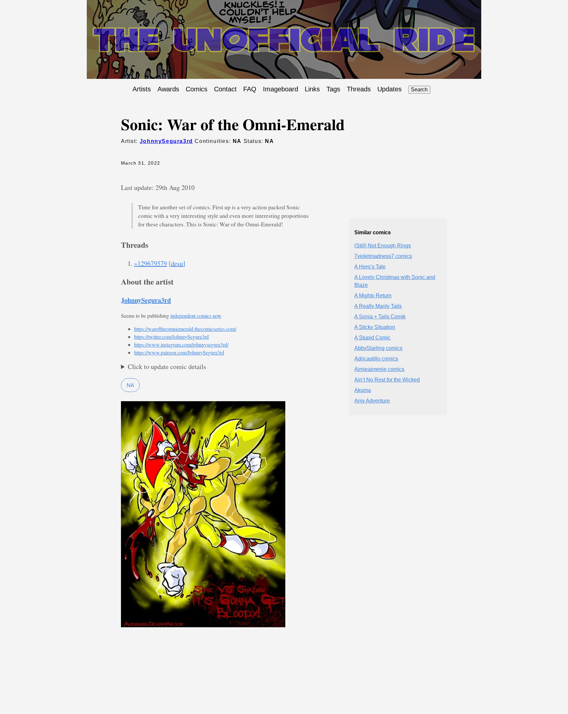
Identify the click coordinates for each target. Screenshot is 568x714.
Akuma (362, 390)
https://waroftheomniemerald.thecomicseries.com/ (185, 328)
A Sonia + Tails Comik (380, 316)
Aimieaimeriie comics (379, 369)
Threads (359, 89)
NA (130, 385)
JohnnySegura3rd (166, 141)
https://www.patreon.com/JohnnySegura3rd (179, 352)
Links (312, 89)
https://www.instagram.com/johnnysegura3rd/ (181, 344)
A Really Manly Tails (378, 306)
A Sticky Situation (374, 327)
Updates (389, 89)
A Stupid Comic (372, 337)
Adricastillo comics (376, 358)
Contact (225, 89)
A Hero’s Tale (370, 266)
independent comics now (196, 315)
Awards (168, 89)
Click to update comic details (167, 366)
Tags (333, 89)
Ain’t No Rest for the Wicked (387, 379)
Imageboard (280, 89)
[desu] (177, 263)
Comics (196, 89)
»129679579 (150, 263)
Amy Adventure (372, 400)
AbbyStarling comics (378, 348)
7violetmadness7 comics (383, 256)
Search (419, 89)
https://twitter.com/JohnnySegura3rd (171, 336)
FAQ (249, 89)
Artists (141, 89)
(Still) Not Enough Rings (382, 245)
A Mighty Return (372, 295)
